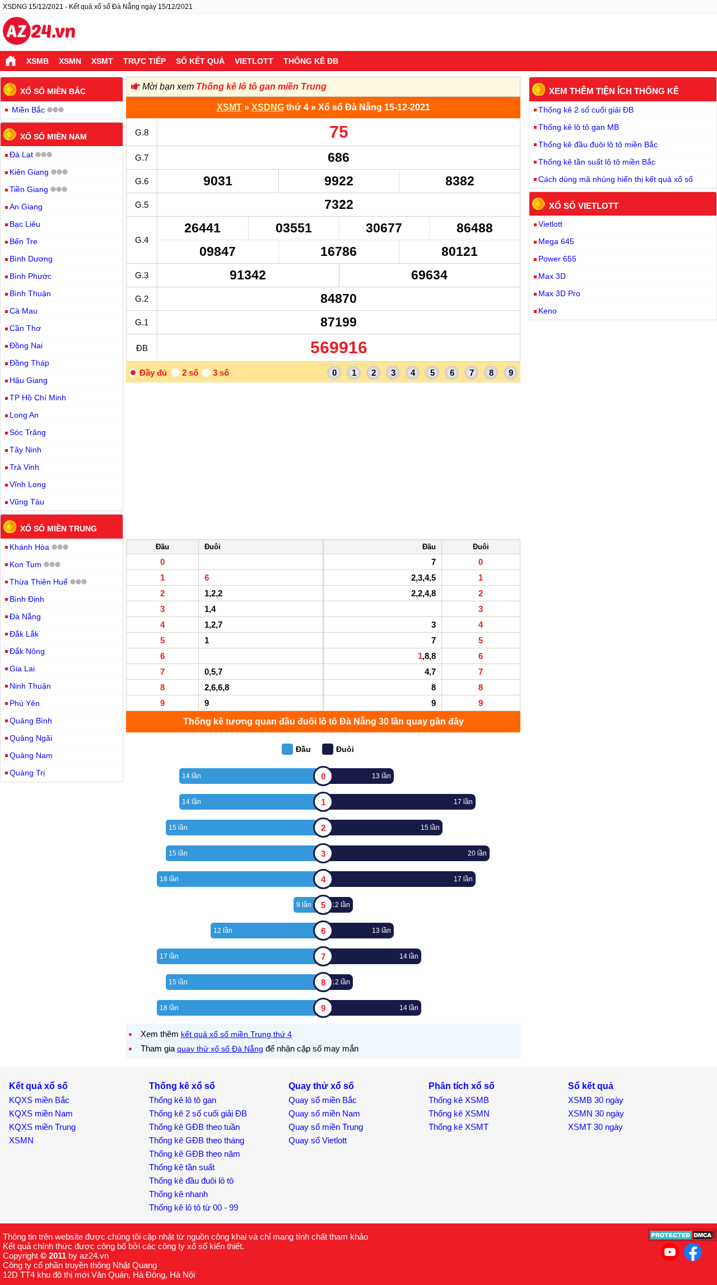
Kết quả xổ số (38, 1086)
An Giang (26, 206)
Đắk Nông (27, 651)
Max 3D (552, 276)
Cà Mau (24, 310)
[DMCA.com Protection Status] (682, 1238)
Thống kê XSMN (459, 1113)
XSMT (102, 61)
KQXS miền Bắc (39, 1100)
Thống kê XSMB (459, 1100)
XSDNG (268, 107)
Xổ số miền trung (58, 528)
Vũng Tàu (27, 501)
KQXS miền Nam (41, 1113)
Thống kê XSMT (458, 1127)
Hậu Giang (29, 380)
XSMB (37, 61)
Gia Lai (22, 668)
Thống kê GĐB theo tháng (196, 1140)
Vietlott (254, 61)
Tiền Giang (29, 189)
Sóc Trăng (28, 432)
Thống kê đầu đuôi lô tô (191, 1180)
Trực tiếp (144, 61)
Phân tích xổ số (462, 1086)
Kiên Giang (29, 171)
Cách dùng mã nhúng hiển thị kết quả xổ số (615, 179)
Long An (24, 414)
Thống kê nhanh (178, 1194)
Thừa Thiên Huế (39, 581)
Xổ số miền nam (53, 136)
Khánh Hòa (29, 547)
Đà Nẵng (25, 616)
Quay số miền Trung (325, 1127)
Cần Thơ (25, 328)
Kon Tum (25, 564)
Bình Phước (31, 276)
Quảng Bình (31, 720)
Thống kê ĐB (310, 61)
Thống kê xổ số (182, 1086)
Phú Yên (25, 703)
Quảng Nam (31, 755)
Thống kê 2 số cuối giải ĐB (586, 109)
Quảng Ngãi (31, 737)
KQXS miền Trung (42, 1127)
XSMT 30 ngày (595, 1127)
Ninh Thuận (30, 685)
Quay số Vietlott (317, 1140)
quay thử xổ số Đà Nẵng (220, 1048)
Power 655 (557, 258)
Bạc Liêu (25, 223)
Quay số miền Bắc (322, 1100)
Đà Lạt (21, 154)
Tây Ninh (25, 449)
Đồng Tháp (29, 362)
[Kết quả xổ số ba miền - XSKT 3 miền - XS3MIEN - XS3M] (39, 32)
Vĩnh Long (28, 484)
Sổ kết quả (200, 61)
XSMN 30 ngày (596, 1113)
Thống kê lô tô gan (182, 1100)
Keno (547, 310)
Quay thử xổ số (321, 1086)
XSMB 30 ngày (595, 1100)
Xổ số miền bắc (53, 91)
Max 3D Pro (559, 293)
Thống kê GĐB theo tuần (194, 1127)
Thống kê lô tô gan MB (578, 127)
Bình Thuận (30, 293)
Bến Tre (24, 241)
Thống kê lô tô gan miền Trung (261, 86)
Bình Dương (31, 258)
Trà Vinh (24, 466)
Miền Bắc (28, 109)
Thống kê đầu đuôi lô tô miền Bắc (598, 144)
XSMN (70, 61)
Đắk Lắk (24, 633)
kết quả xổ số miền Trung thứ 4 (236, 1034)
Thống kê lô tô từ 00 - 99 (193, 1207)
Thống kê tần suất (182, 1167)
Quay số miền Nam (324, 1113)
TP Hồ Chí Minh (38, 397)
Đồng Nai (26, 345)
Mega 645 (556, 241)
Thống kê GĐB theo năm (194, 1153)
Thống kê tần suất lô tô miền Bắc (596, 161)
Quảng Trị (27, 772)
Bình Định (27, 599)
